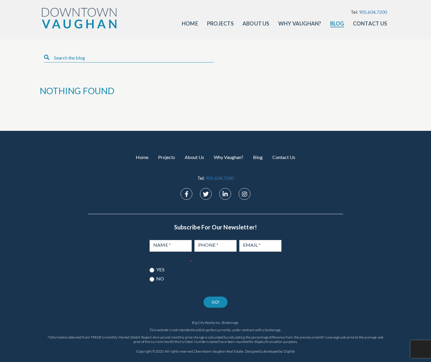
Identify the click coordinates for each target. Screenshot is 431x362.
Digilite (289, 351)
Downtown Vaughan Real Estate (218, 351)
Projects (220, 23)
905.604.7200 (373, 12)
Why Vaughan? (299, 23)
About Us (255, 23)
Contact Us (370, 23)
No (159, 278)
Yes (159, 269)
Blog (337, 23)
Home (190, 23)
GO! (215, 302)
